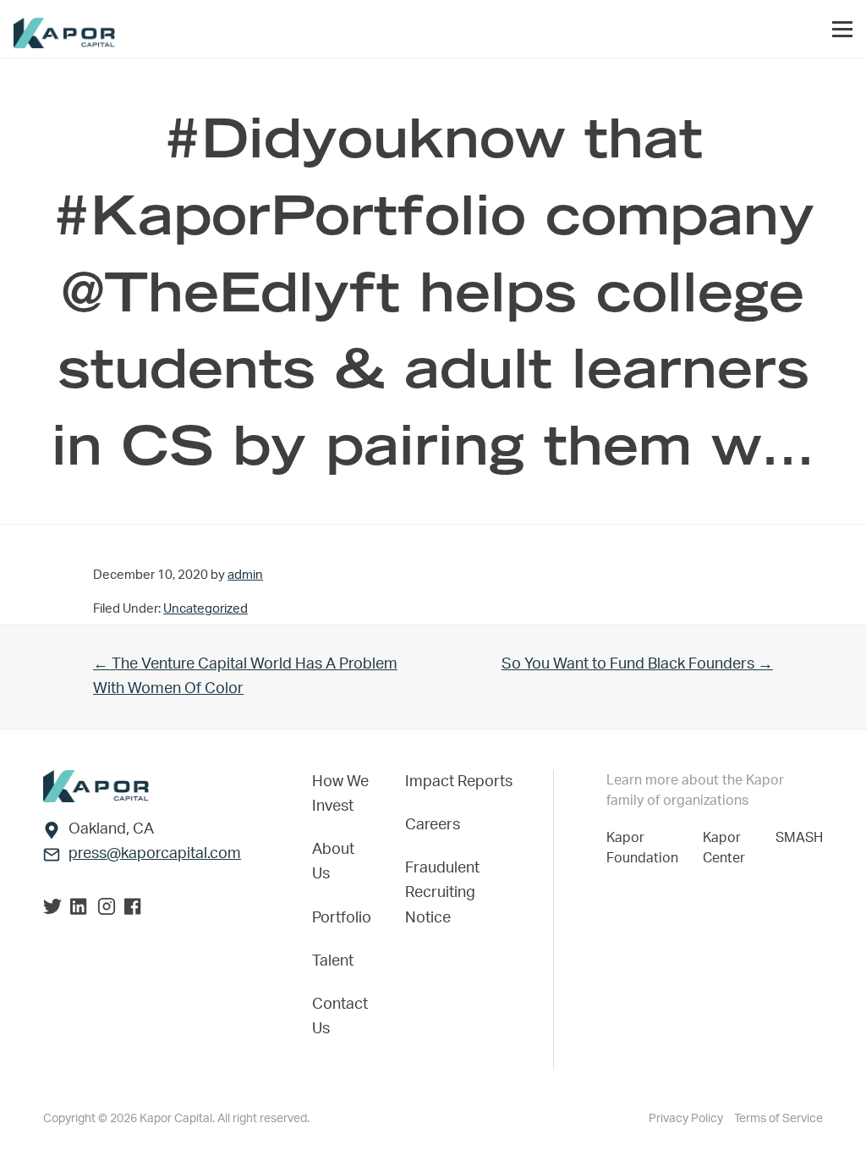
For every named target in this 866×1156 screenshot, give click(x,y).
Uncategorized (205, 609)
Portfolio (341, 918)
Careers (432, 825)
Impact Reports (458, 782)
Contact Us (340, 1017)
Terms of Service (778, 1119)
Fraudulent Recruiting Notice (442, 893)
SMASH (799, 838)
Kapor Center (727, 848)
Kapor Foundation (645, 848)
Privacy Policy (687, 1119)
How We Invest (340, 794)
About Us (333, 862)
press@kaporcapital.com (155, 853)
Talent (333, 961)
